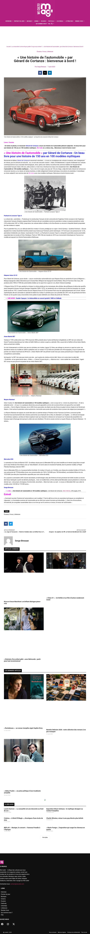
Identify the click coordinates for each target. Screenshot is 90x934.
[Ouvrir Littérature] (73, 21)
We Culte (40, 148)
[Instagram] (8, 924)
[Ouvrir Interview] (12, 21)
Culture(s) (4, 906)
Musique (3, 896)
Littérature (50, 51)
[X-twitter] (13, 924)
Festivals (3, 903)
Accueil (8, 46)
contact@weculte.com (17, 884)
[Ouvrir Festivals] (55, 21)
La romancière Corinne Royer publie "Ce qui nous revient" (26, 46)
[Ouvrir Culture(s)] (64, 21)
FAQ (2, 915)
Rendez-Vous (5, 910)
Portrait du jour (5, 894)
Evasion (3, 901)
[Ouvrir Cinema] (39, 21)
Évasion (39, 51)
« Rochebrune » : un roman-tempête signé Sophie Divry (23, 728)
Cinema (3, 899)
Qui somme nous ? (6, 912)
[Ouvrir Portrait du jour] (25, 21)
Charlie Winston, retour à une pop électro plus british (64, 818)
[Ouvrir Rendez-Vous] (84, 21)
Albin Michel (66, 491)
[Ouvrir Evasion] (46, 21)
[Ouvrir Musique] (32, 21)
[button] (40, 73)
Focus (44, 51)
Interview (3, 892)
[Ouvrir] (53, 24)
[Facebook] (2, 924)
